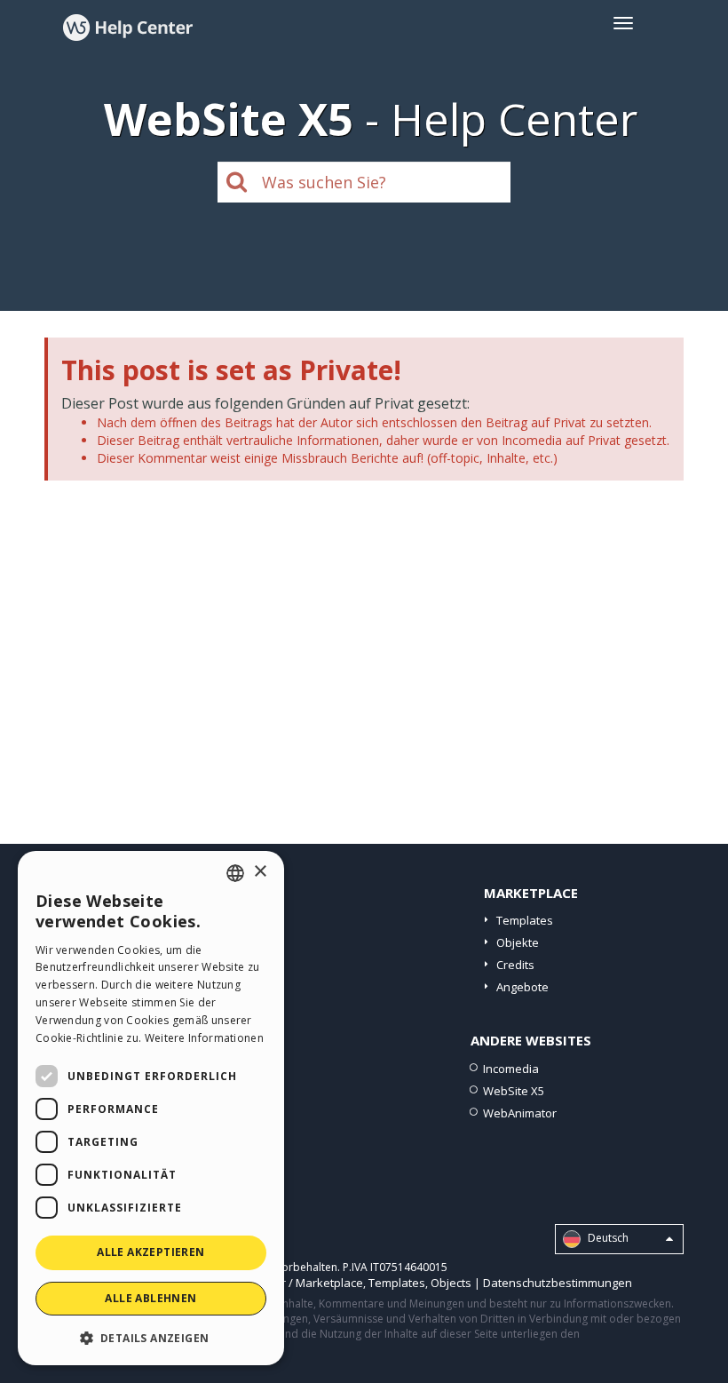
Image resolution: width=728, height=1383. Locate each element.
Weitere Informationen (204, 1037)
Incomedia (511, 1069)
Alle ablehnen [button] (150, 1298)
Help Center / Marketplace (292, 1283)
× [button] (259, 871)
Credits (515, 965)
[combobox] (235, 873)
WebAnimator (520, 1113)
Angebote (522, 987)
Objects (451, 1283)
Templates (524, 920)
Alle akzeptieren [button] (150, 1252)
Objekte (517, 942)
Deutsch (607, 1237)
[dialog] (151, 1108)
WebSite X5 (513, 1091)
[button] (151, 1337)
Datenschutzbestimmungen (557, 1283)
